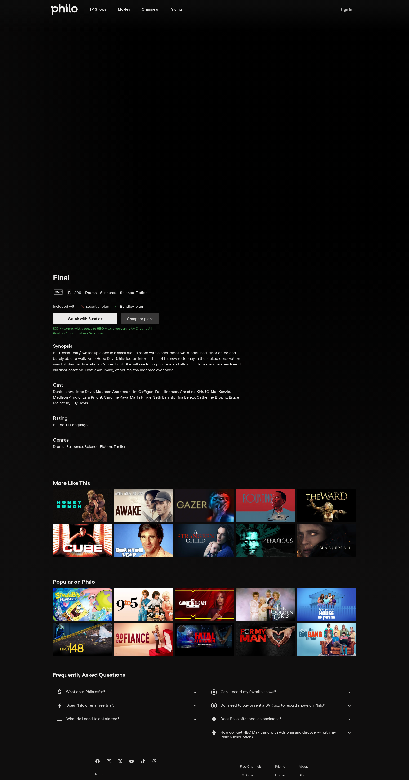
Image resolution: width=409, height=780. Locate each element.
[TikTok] (143, 761)
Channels (150, 9)
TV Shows (97, 9)
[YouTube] (131, 761)
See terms (96, 333)
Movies (124, 9)
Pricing (176, 9)
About (303, 766)
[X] (120, 761)
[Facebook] (97, 761)
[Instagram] (109, 761)
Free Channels (251, 766)
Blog (302, 775)
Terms (99, 774)
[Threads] (154, 761)
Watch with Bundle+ (85, 318)
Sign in (346, 9)
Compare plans (140, 318)
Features (282, 775)
